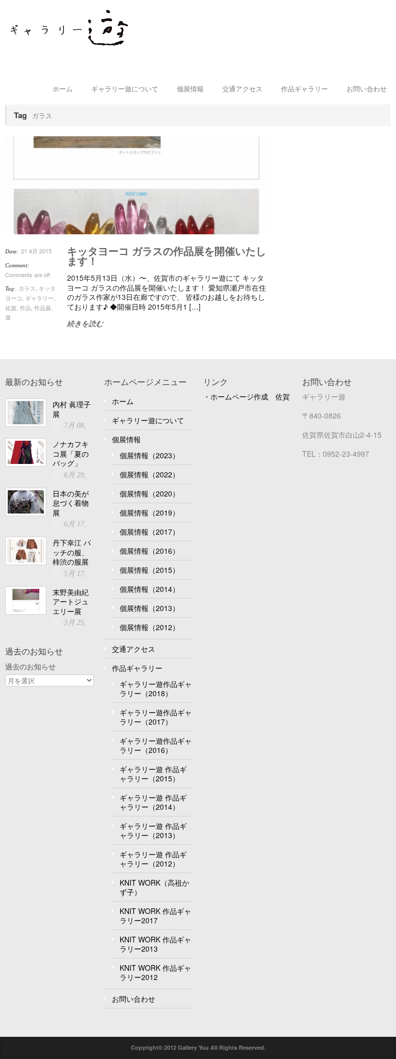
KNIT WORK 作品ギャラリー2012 (155, 972)
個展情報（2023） (149, 455)
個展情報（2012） (149, 627)
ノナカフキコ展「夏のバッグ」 (71, 453)
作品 (25, 307)
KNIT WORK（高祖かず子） (154, 887)
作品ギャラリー (304, 88)
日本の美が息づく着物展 (71, 503)
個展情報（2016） (149, 550)
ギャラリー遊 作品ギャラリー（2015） (153, 773)
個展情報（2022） (149, 474)
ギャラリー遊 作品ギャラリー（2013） (153, 830)
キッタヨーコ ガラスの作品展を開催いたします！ (166, 255)
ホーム (63, 88)
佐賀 (10, 307)
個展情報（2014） (149, 589)
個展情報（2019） (149, 512)
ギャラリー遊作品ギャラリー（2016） (156, 745)
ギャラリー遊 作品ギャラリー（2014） (153, 802)
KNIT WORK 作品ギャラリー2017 (155, 915)
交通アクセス (242, 88)
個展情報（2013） (149, 608)
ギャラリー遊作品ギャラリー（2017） (156, 717)
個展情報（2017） (149, 531)
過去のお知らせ (30, 666)
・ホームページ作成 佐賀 (246, 396)
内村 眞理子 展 (72, 409)
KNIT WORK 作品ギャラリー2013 (155, 944)
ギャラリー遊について (124, 88)
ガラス (27, 288)
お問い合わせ (366, 88)
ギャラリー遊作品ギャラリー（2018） (156, 688)
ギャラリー (39, 298)
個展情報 (190, 88)
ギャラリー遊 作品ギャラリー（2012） (153, 859)
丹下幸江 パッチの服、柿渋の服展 (72, 552)
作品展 (42, 307)
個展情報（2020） (149, 493)
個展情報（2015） (149, 570)
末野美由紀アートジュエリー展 (71, 601)
